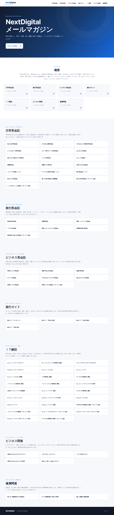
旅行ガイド (81, 3)
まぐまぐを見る (14, 46)
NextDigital (10, 511)
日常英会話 (55, 3)
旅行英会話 (63, 3)
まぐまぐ (106, 511)
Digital (11, 3)
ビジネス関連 (96, 3)
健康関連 (105, 3)
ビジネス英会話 (72, 3)
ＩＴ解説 (88, 3)
